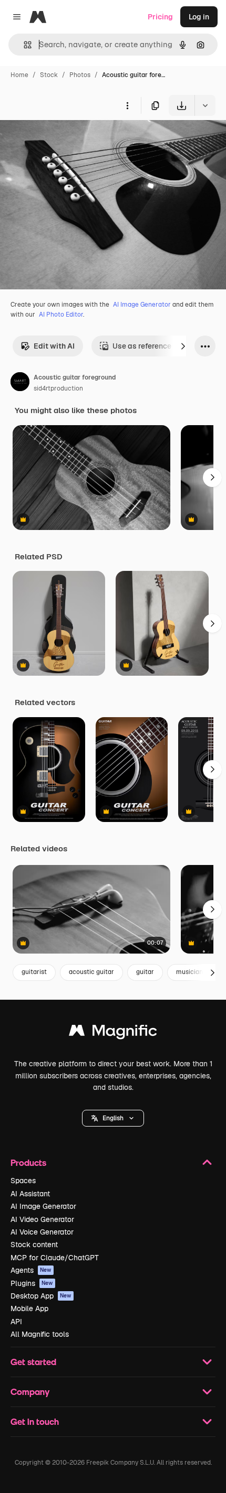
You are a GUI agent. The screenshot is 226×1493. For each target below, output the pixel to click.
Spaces (23, 1180)
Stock (49, 75)
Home (19, 75)
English (113, 1118)
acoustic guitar (91, 972)
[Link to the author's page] (20, 383)
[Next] (182, 346)
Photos (79, 75)
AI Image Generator (142, 304)
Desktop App (41, 1296)
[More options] (127, 105)
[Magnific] (113, 1033)
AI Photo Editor (61, 314)
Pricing (160, 16)
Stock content (34, 1244)
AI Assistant (30, 1193)
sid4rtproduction (58, 388)
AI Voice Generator (42, 1232)
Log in (199, 16)
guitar (145, 972)
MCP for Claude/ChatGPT (55, 1257)
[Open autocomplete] (23, 45)
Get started (33, 1361)
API (16, 1321)
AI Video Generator (42, 1219)
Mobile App (29, 1308)
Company (30, 1391)
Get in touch (35, 1421)
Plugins (32, 1283)
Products (28, 1162)
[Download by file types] (204, 105)
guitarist (34, 972)
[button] (113, 1118)
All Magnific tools (40, 1334)
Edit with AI (54, 346)
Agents (31, 1270)
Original (67, 140)
